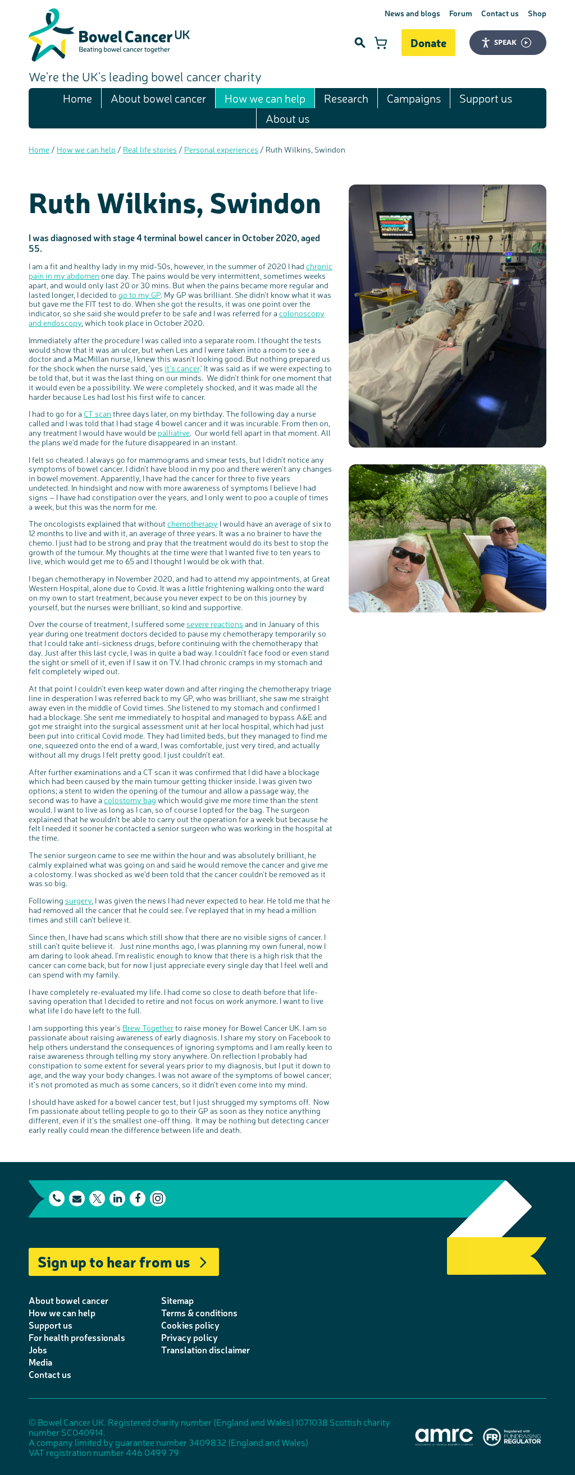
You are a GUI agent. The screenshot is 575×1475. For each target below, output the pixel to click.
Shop (537, 13)
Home (77, 97)
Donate (428, 42)
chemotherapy (192, 523)
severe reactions (214, 624)
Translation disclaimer (205, 1349)
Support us (485, 97)
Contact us (500, 13)
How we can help (265, 97)
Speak (505, 42)
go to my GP (139, 294)
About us (287, 118)
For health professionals (77, 1337)
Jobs (38, 1349)
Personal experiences (221, 149)
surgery (78, 900)
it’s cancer (182, 368)
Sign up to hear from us (114, 1261)
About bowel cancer (158, 97)
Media (40, 1362)
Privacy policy (189, 1337)
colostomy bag (130, 800)
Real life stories (150, 149)
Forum (460, 13)
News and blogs (412, 13)
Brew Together (148, 1027)
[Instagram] (158, 1198)
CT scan (97, 413)
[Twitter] (97, 1198)
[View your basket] (380, 42)
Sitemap (177, 1300)
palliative (174, 432)
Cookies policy (190, 1325)
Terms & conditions (199, 1312)
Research (346, 97)
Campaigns (414, 97)
